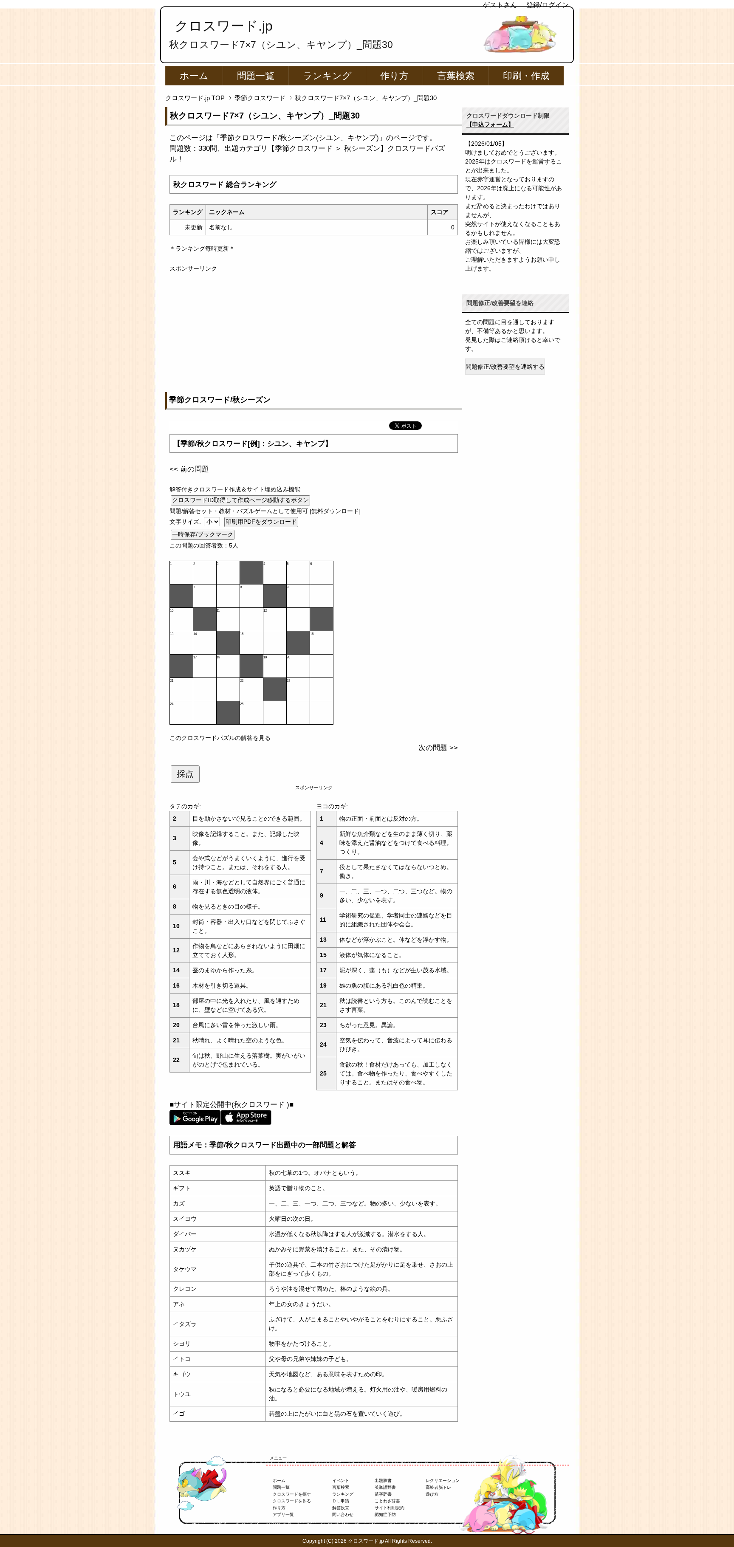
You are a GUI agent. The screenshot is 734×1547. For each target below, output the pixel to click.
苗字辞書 (383, 1494)
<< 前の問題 (189, 469)
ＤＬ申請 (340, 1501)
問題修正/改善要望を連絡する (505, 366)
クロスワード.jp (224, 26)
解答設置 (340, 1507)
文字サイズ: (186, 521)
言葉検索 (455, 76)
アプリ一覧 (283, 1514)
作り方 (394, 76)
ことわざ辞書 (387, 1501)
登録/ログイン (547, 4)
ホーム (194, 76)
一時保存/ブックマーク (202, 534)
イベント (340, 1480)
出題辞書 (383, 1480)
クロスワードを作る (292, 1501)
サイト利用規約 (389, 1507)
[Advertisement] (313, 332)
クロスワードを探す (292, 1494)
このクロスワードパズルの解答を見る (220, 737)
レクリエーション (443, 1480)
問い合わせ (342, 1514)
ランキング (327, 76)
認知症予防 (385, 1514)
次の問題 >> (438, 748)
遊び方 (432, 1494)
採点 (185, 774)
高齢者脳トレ (438, 1487)
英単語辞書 (385, 1487)
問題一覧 (255, 76)
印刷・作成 (526, 76)
